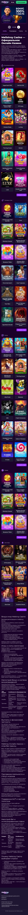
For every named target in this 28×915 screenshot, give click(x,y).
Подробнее (7, 20)
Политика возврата (6, 903)
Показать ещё (21, 195)
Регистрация (21, 2)
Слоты (21, 31)
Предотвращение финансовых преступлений (9, 906)
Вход (12, 2)
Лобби (5, 31)
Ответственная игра (6, 902)
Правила (3, 897)
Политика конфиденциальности (10, 896)
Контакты (4, 899)
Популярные (12, 31)
